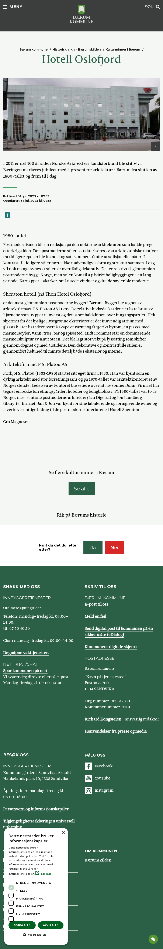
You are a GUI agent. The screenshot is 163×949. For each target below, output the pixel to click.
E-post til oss (96, 604)
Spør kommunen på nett (25, 671)
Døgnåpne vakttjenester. (26, 652)
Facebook (103, 766)
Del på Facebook (7, 217)
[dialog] (36, 886)
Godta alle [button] (22, 925)
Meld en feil (95, 616)
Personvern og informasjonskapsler (36, 809)
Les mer (45, 874)
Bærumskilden (98, 860)
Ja (93, 548)
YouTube (102, 778)
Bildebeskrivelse (31, 147)
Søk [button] (149, 6)
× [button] (63, 832)
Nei (114, 548)
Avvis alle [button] (50, 925)
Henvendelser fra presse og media (116, 731)
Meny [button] (15, 6)
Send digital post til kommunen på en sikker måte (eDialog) (119, 631)
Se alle (82, 489)
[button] (36, 934)
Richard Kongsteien (103, 719)
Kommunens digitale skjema (111, 647)
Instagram (104, 790)
